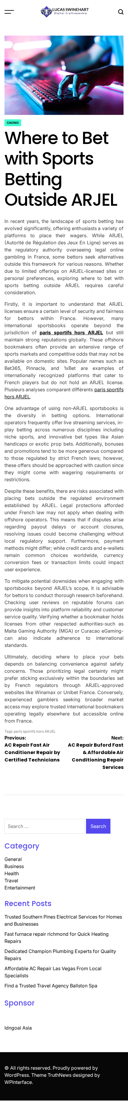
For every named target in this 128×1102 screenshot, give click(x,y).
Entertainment (19, 888)
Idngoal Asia (18, 1028)
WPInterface (18, 1082)
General (13, 859)
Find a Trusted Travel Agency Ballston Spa (50, 986)
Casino (13, 122)
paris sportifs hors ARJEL (71, 332)
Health (11, 873)
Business (14, 866)
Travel (11, 881)
